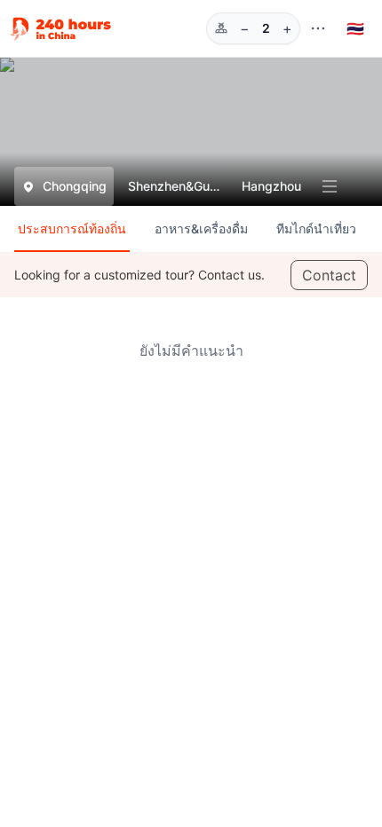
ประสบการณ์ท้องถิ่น (72, 228)
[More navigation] (318, 28)
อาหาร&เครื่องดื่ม (201, 228)
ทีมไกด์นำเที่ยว (316, 228)
